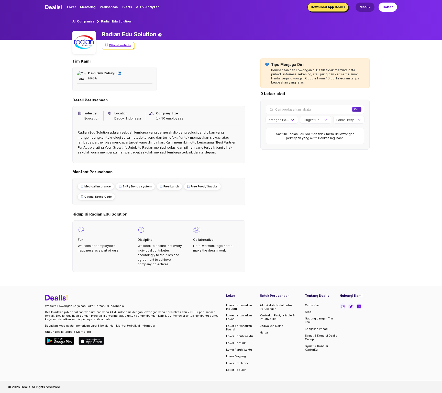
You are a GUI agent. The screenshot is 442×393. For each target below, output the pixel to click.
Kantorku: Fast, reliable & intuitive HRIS (277, 317)
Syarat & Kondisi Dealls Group (321, 337)
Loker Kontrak (236, 343)
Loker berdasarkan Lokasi (239, 317)
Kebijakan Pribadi (316, 329)
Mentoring (88, 7)
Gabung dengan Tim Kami (319, 320)
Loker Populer (236, 370)
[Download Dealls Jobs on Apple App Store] (91, 341)
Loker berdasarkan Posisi (239, 327)
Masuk (365, 7)
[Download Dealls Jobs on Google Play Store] (59, 341)
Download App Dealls (328, 7)
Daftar (388, 7)
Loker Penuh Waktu (239, 336)
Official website (120, 45)
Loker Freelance (237, 363)
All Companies (83, 21)
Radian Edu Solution (116, 21)
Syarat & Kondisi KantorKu (316, 347)
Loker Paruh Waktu (239, 349)
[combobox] (280, 120)
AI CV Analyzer (147, 7)
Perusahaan (109, 7)
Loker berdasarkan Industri (239, 307)
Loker (71, 7)
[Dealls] (54, 7)
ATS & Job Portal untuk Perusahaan (276, 307)
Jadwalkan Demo (271, 326)
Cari (356, 109)
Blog (308, 312)
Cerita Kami (312, 305)
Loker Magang (236, 356)
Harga (264, 332)
